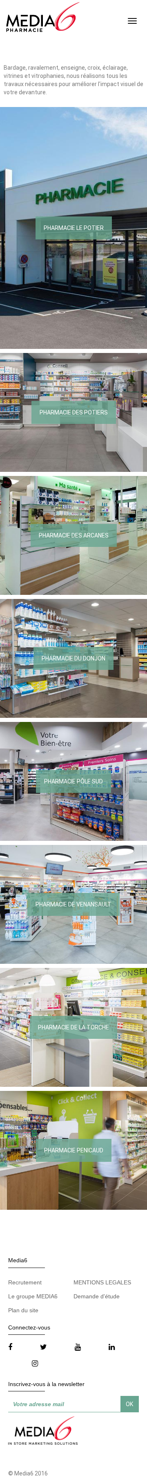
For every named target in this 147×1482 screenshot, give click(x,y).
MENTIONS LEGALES (102, 1282)
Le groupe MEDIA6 (33, 1296)
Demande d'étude (97, 1296)
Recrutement (25, 1282)
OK (129, 1404)
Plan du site (23, 1310)
